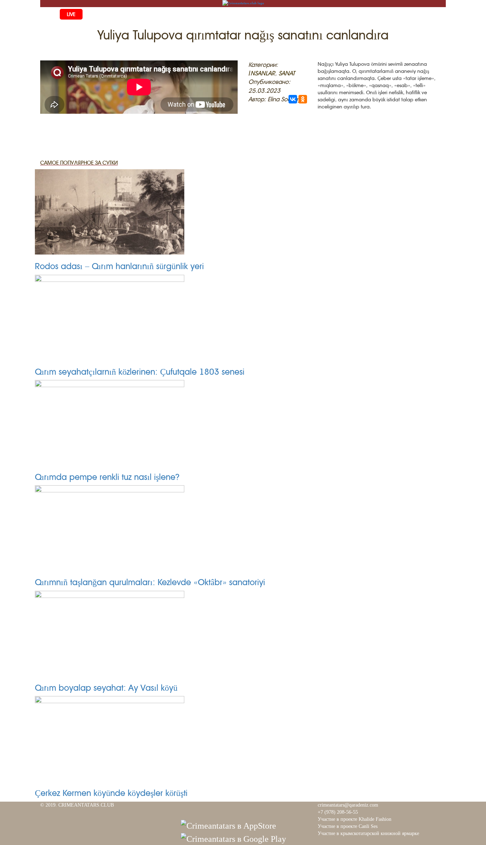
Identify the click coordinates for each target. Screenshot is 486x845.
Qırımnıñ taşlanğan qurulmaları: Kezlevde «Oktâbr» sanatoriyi (150, 582)
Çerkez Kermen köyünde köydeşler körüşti (111, 793)
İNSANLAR (261, 73)
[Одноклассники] (303, 99)
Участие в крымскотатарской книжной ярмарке (368, 833)
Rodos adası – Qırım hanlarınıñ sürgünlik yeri (119, 266)
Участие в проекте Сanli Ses (347, 826)
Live (71, 14)
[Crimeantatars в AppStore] (228, 825)
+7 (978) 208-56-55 (338, 812)
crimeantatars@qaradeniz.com (348, 805)
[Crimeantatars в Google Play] (233, 838)
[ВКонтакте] (293, 99)
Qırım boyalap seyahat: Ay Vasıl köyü (106, 688)
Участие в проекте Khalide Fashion (354, 819)
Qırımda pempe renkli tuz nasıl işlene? (107, 477)
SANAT (287, 73)
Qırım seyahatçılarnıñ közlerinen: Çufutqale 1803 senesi (139, 372)
